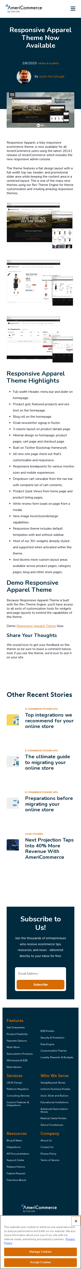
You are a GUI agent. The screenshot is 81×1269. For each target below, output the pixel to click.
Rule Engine (47, 1044)
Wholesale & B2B (17, 1060)
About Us (46, 1140)
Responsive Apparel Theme (36, 626)
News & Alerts (48, 63)
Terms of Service (49, 1160)
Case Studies (34, 834)
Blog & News (14, 1140)
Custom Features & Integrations (18, 1104)
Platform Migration (18, 1089)
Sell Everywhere (16, 1027)
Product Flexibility (17, 1034)
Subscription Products (20, 1054)
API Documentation (18, 1154)
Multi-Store (13, 1047)
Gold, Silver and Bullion (54, 1095)
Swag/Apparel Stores (52, 1082)
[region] (40, 1242)
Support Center (15, 1160)
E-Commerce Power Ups (41, 709)
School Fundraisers (51, 1125)
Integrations (14, 1147)
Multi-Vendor (14, 1067)
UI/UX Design (14, 1082)
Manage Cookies (40, 1252)
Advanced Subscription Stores (54, 1111)
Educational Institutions (54, 1102)
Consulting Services (18, 1095)
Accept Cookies (40, 1262)
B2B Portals (47, 1031)
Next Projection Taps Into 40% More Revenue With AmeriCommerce (49, 848)
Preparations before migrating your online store (49, 804)
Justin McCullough (51, 76)
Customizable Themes (53, 1050)
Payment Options (17, 1041)
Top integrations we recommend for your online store (49, 721)
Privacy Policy (48, 1154)
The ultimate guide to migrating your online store (47, 762)
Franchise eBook (16, 1180)
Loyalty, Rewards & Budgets (57, 1057)
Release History (16, 1167)
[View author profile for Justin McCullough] (24, 76)
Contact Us (47, 1147)
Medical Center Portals (53, 1118)
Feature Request (16, 1173)
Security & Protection (52, 1037)
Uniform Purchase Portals (55, 1089)
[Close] (76, 1221)
